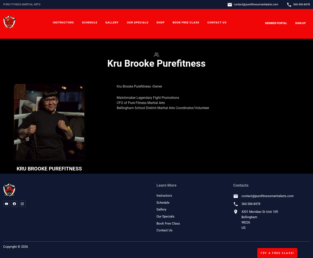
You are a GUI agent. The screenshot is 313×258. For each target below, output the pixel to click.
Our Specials (137, 22)
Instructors (63, 22)
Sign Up (300, 23)
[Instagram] (22, 203)
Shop (160, 22)
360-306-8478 (301, 4)
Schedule (89, 22)
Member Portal (276, 23)
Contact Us (217, 22)
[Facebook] (14, 203)
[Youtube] (6, 203)
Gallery (112, 22)
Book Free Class (186, 22)
